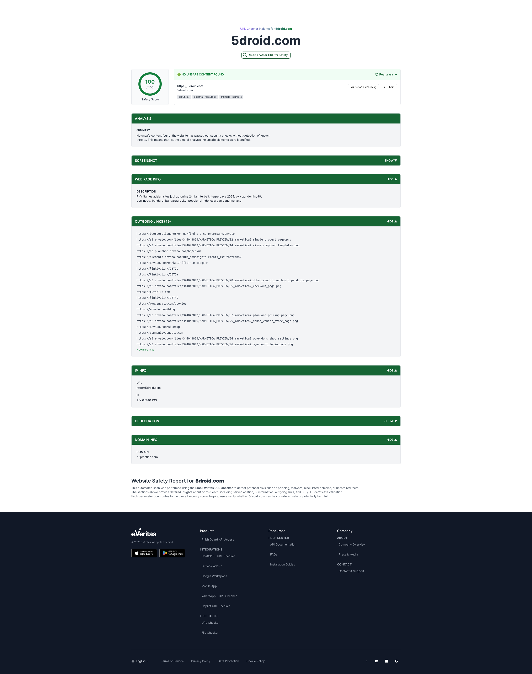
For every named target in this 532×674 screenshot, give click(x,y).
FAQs (273, 554)
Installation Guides (282, 564)
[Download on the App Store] (144, 553)
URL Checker (210, 622)
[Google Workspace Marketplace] (396, 661)
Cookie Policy (255, 661)
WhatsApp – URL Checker (219, 596)
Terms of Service (172, 661)
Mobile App (209, 586)
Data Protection (228, 661)
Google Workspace (214, 576)
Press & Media (348, 554)
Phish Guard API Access (218, 539)
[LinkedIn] (376, 661)
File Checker (210, 632)
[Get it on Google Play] (172, 553)
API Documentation (283, 544)
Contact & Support (351, 571)
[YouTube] (366, 661)
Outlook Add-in (212, 566)
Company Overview (352, 544)
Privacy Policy (200, 661)
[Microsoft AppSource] (386, 661)
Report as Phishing (365, 87)
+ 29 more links (145, 349)
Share (391, 87)
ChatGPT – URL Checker (218, 556)
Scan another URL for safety (268, 55)
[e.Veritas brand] (158, 532)
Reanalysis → (388, 74)
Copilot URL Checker (216, 606)
